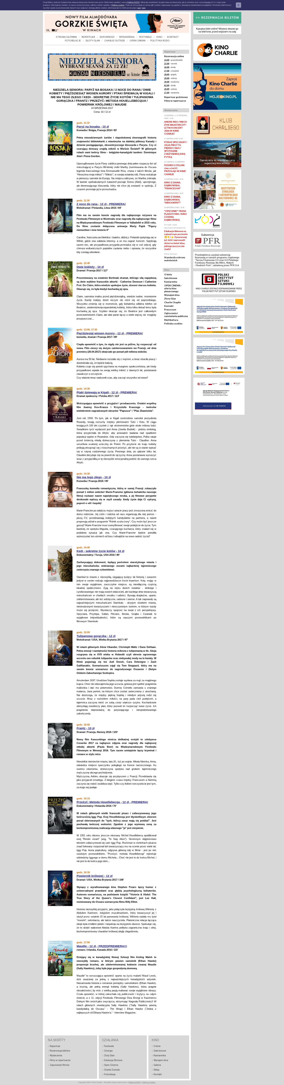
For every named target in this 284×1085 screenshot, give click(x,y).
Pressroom (170, 309)
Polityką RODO (133, 2)
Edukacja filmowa (113, 1060)
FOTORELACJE (73, 40)
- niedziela (171, 82)
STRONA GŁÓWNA (66, 36)
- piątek (170, 74)
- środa (170, 67)
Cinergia (108, 1050)
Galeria (157, 1065)
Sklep (156, 1069)
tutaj (139, 8)
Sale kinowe (170, 278)
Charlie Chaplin (172, 302)
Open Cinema (111, 1065)
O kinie (168, 274)
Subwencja (207, 234)
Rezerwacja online (174, 56)
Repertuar (55, 1046)
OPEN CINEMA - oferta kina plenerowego (173, 288)
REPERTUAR (88, 36)
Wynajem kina (171, 295)
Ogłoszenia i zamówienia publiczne (176, 314)
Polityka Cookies (148, 1082)
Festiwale (109, 1046)
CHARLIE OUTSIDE (115, 40)
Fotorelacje (110, 1074)
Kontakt (169, 306)
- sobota (170, 78)
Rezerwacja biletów (60, 1050)
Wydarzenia (56, 1055)
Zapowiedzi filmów (60, 1065)
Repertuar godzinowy (176, 97)
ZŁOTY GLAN (92, 40)
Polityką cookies (117, 5)
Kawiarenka (170, 281)
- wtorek (170, 63)
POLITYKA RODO (160, 40)
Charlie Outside (112, 1069)
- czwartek (171, 71)
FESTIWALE (145, 36)
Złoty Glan (170, 298)
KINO (159, 36)
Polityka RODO (134, 1082)
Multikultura (171, 319)
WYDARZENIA (127, 36)
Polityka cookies (173, 323)
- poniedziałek (173, 60)
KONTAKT (173, 36)
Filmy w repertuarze (175, 100)
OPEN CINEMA (138, 40)
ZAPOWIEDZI (107, 36)
